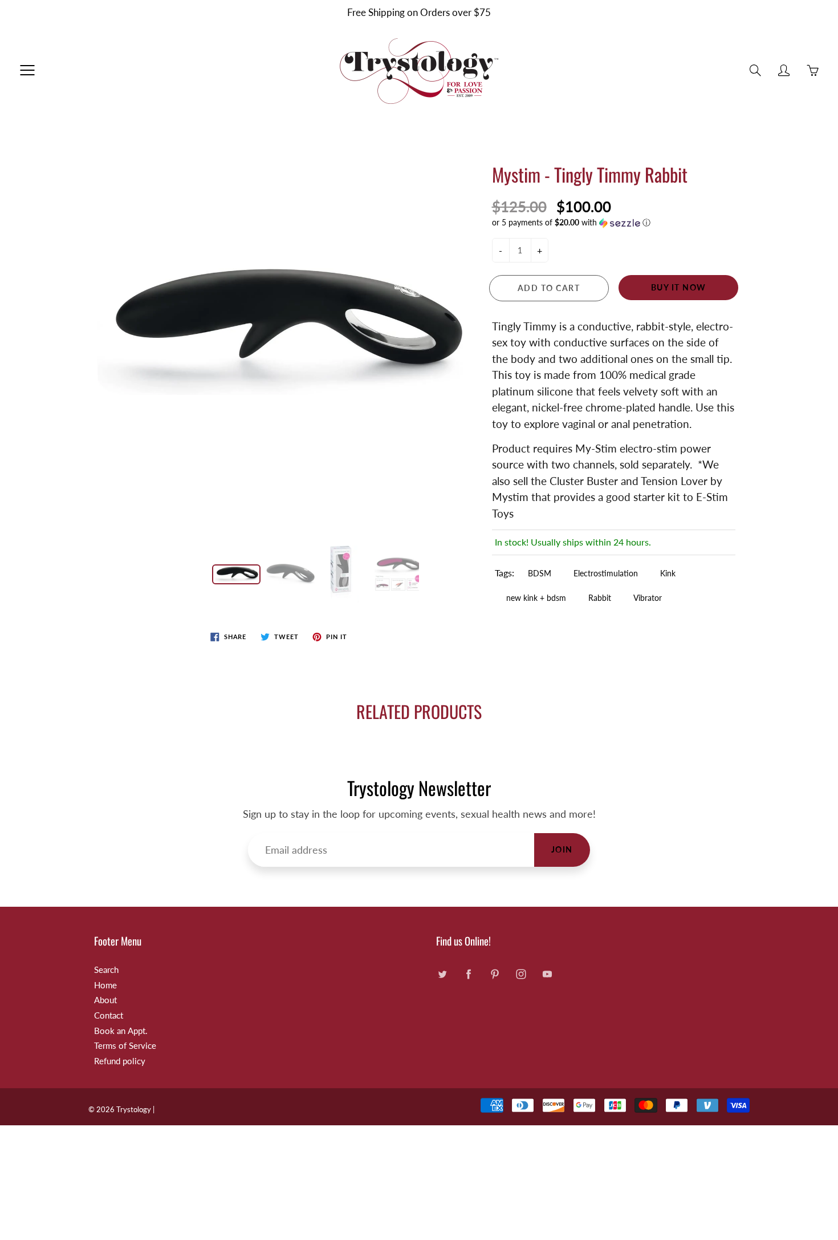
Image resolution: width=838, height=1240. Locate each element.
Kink (668, 573)
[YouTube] (547, 974)
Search (106, 970)
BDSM (539, 573)
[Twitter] (442, 974)
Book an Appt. (121, 1031)
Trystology (133, 1109)
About (105, 1000)
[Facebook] (468, 974)
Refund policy (119, 1061)
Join (562, 849)
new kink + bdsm (536, 598)
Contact (108, 1015)
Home (105, 985)
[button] (614, 222)
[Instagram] (521, 974)
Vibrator (647, 598)
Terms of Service (125, 1046)
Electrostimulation (605, 573)
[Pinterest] (495, 974)
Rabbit (599, 598)
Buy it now (678, 287)
